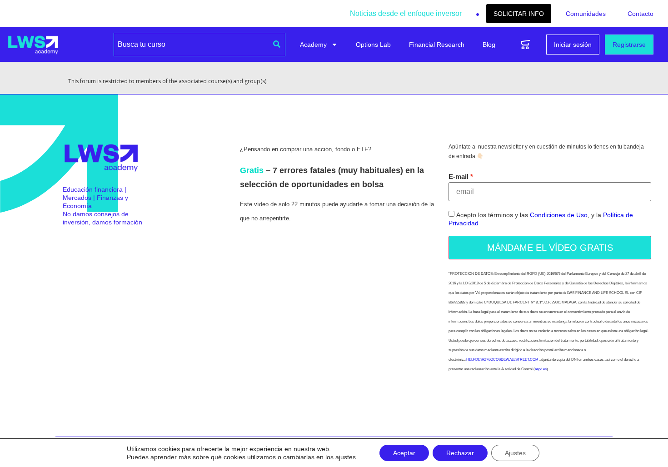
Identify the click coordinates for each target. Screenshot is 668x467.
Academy (313, 44)
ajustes (345, 457)
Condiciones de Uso (559, 215)
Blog (489, 44)
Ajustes (515, 453)
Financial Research (436, 44)
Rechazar (460, 453)
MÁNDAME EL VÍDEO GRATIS (550, 248)
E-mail (459, 176)
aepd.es (541, 369)
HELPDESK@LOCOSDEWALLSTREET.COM (502, 360)
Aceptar (404, 453)
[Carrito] (525, 45)
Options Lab (373, 44)
